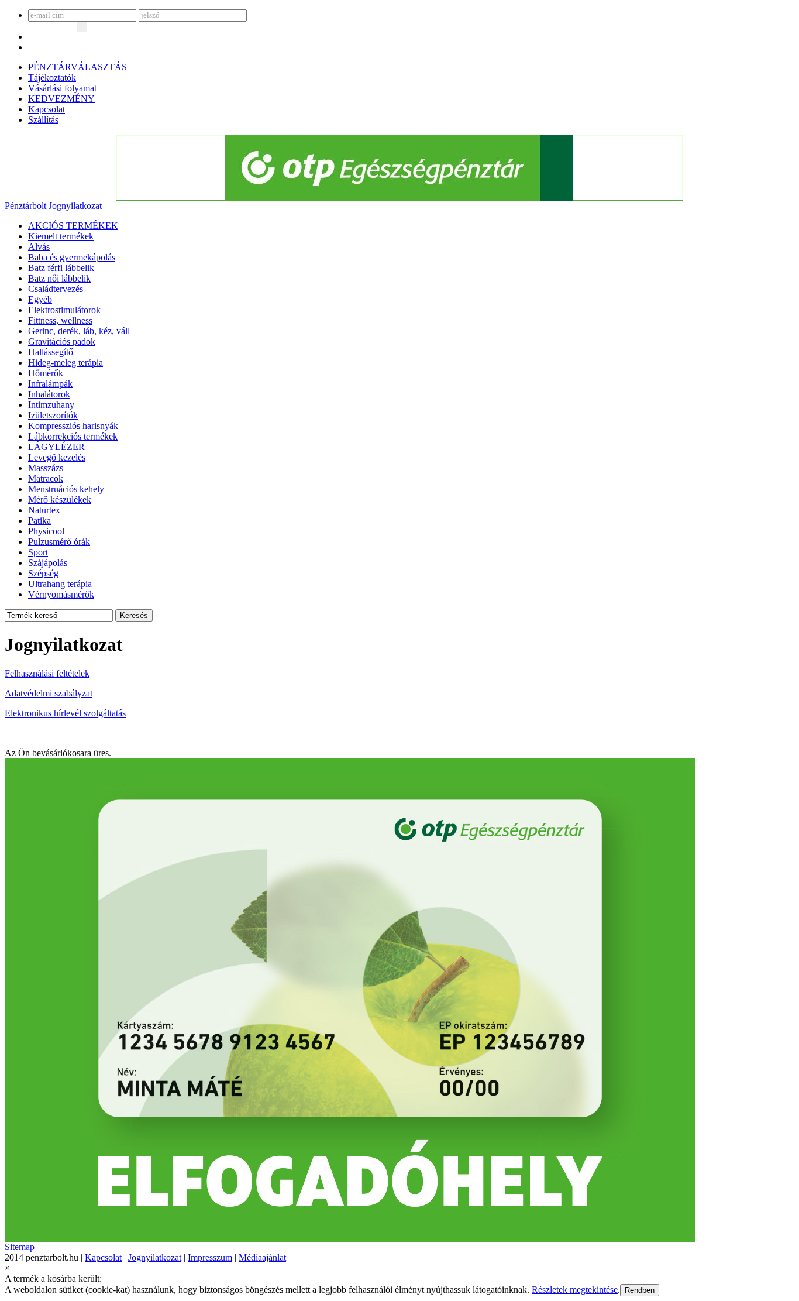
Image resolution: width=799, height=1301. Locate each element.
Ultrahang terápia (60, 584)
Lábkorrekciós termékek (73, 436)
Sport (38, 552)
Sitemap (20, 1247)
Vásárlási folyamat (62, 88)
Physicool (46, 531)
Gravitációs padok (61, 341)
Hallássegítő (50, 352)
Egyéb (40, 299)
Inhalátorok (49, 394)
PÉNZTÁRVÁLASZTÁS (77, 67)
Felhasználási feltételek (47, 673)
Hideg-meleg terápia (65, 363)
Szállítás (43, 120)
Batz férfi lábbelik (61, 268)
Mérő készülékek (59, 499)
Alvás (39, 247)
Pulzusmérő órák (59, 542)
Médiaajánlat (262, 1257)
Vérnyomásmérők (61, 594)
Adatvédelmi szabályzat (48, 693)
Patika (39, 521)
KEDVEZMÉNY (61, 99)
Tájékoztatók (52, 78)
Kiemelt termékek (61, 236)
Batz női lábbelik (59, 278)
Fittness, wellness (60, 320)
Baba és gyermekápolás (71, 257)
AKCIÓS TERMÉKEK (73, 226)
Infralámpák (50, 384)
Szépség (43, 573)
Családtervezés (55, 289)
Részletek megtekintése (575, 1290)
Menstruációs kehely (66, 489)
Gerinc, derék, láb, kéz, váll (79, 331)
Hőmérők (45, 373)
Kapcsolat (46, 109)
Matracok (45, 478)
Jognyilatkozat (75, 206)
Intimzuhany (51, 405)
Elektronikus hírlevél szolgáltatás (65, 713)
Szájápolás (47, 563)
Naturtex (44, 510)
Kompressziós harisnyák (73, 426)
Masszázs (45, 468)
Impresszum (210, 1257)
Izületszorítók (53, 415)
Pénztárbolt (25, 206)
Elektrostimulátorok (64, 310)
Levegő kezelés (56, 457)
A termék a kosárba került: (53, 1278)
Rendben (640, 1290)
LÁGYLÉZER (56, 447)
